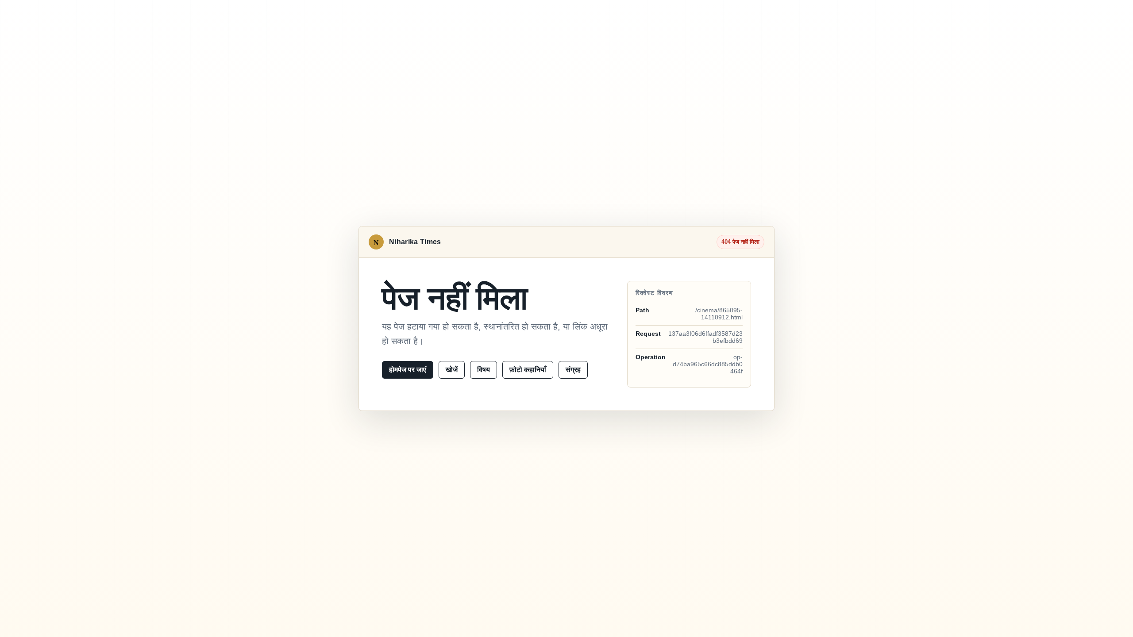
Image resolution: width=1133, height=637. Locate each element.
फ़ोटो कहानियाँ (527, 369)
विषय (483, 369)
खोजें (452, 369)
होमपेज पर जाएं (407, 369)
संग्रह (573, 369)
